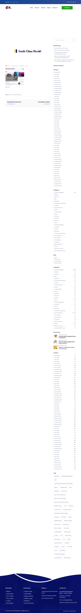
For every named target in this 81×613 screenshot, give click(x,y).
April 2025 (57, 102)
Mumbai (56, 220)
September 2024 (58, 116)
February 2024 (58, 131)
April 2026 (57, 78)
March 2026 (57, 80)
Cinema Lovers (57, 509)
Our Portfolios (10, 596)
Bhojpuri (56, 194)
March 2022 (57, 177)
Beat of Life (64, 491)
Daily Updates (9, 593)
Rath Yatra (57, 231)
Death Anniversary (67, 509)
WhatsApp (67, 7)
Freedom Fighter (57, 531)
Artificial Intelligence (59, 192)
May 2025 (57, 100)
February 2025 (58, 106)
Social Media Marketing (60, 233)
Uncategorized (58, 239)
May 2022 (57, 173)
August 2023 (57, 143)
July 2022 (57, 169)
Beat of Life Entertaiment (59, 494)
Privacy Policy (9, 598)
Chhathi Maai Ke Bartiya (60, 203)
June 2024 (57, 122)
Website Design (28, 598)
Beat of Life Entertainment (60, 498)
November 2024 (58, 112)
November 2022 (58, 161)
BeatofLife (56, 491)
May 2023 (57, 149)
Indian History (57, 539)
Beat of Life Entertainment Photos (62, 50)
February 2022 (58, 179)
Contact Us (55, 7)
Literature (57, 216)
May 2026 (57, 76)
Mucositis (57, 218)
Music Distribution (29, 603)
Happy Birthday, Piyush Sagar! (61, 48)
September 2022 (58, 165)
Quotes (56, 229)
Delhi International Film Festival (61, 513)
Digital (69, 517)
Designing (56, 517)
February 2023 (58, 155)
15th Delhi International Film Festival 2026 (63, 483)
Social (55, 550)
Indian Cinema (68, 535)
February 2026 (58, 82)
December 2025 (58, 86)
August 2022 (57, 167)
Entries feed (57, 259)
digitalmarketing (58, 520)
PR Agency (56, 546)
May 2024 (57, 124)
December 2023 (58, 135)
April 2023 (57, 151)
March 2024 (57, 129)
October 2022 (58, 163)
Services (43, 7)
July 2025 (57, 96)
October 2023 (58, 139)
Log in (56, 257)
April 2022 (57, 175)
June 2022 (57, 171)
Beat (71, 487)
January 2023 (58, 157)
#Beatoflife (56, 476)
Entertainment (66, 524)
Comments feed (58, 261)
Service (63, 546)
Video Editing (27, 593)
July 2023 (57, 145)
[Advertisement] (40, 28)
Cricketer (57, 205)
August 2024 (57, 118)
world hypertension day (60, 250)
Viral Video (57, 242)
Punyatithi (57, 227)
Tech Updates (58, 237)
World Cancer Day (59, 248)
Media (68, 539)
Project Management (59, 224)
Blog (56, 199)
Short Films (69, 546)
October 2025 (58, 90)
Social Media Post (59, 235)
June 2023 (57, 147)
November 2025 (58, 88)
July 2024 (57, 120)
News (56, 222)
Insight (48, 7)
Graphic (56, 535)
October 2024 (58, 114)
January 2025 (58, 108)
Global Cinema (67, 531)
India (61, 535)
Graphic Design (58, 211)
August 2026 (57, 72)
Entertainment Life (59, 207)
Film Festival (66, 528)
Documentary (57, 524)
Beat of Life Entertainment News (15, 94)
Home (31, 7)
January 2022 (58, 181)
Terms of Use (66, 611)
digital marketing (68, 520)
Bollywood (57, 201)
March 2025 (57, 104)
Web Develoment (58, 244)
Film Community (57, 528)
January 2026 (58, 84)
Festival (56, 209)
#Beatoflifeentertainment (67, 476)
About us (37, 7)
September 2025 (58, 92)
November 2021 (58, 185)
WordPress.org (58, 263)
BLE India (57, 196)
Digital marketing (28, 596)
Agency (56, 487)
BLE (65, 505)
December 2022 (58, 159)
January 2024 (58, 133)
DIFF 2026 (63, 517)
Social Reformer (57, 557)
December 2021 (58, 183)
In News (8, 600)
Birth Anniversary (58, 505)
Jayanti (56, 214)
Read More (7, 87)
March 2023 (57, 153)
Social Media (62, 550)
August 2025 (57, 94)
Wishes (56, 246)
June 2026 (57, 74)
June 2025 (57, 98)
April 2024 (57, 127)
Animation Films (63, 487)
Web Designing (67, 557)
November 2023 (58, 137)
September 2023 (58, 141)
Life (64, 539)
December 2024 (58, 110)
